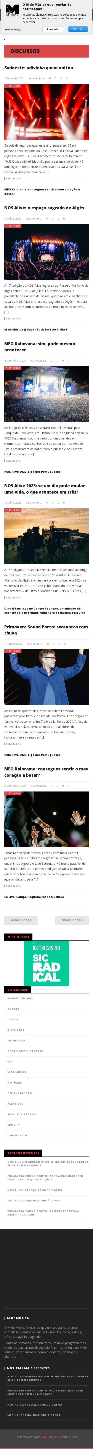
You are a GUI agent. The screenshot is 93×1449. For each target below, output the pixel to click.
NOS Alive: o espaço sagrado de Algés (44, 208)
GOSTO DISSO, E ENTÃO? (25, 1051)
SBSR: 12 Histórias (22, 1114)
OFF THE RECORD (19, 1093)
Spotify (13, 1124)
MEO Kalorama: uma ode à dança (34, 1200)
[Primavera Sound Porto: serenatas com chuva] (46, 677)
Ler (10, 1061)
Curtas (13, 1009)
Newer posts (72, 920)
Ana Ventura (36, 78)
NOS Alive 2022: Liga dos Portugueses (32, 472)
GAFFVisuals (49, 1437)
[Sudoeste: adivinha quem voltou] (46, 112)
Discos (12, 1019)
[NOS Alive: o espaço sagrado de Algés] (46, 252)
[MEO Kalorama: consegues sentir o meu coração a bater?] (46, 819)
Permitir (78, 29)
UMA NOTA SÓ (18, 1135)
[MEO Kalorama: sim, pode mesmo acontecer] (46, 394)
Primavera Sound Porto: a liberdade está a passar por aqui (43, 1212)
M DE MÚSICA (17, 1072)
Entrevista (16, 1040)
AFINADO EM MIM (20, 998)
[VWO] (21, 29)
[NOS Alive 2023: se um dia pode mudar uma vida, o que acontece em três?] (46, 536)
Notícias (14, 1082)
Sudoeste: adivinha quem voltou (38, 68)
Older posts (21, 920)
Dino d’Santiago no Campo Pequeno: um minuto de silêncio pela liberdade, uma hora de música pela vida (44, 610)
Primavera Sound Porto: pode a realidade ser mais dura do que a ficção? (45, 1177)
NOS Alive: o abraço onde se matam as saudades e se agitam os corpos (48, 1163)
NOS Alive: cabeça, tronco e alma (34, 1190)
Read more (13, 178)
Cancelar (53, 29)
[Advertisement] (46, 1268)
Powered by (11, 29)
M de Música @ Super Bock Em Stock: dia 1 (35, 329)
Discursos (13, 86)
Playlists (15, 1103)
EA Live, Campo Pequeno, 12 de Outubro (34, 897)
